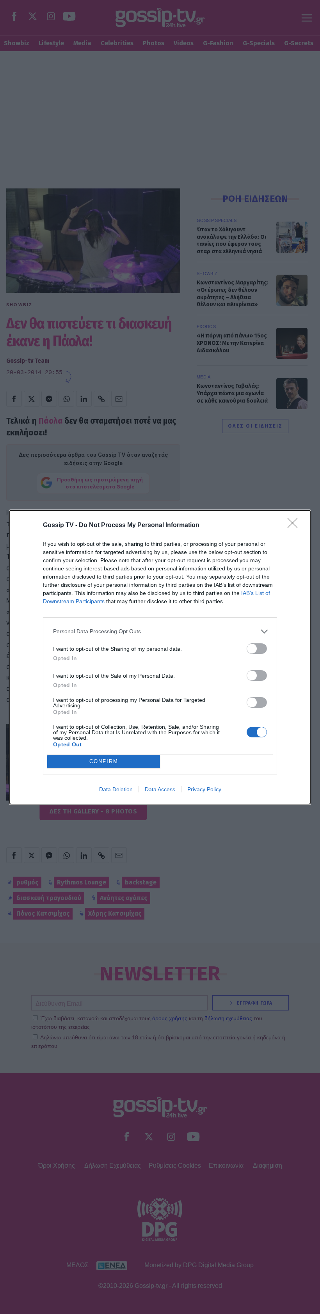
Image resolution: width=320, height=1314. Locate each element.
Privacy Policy (204, 789)
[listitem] (160, 631)
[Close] (295, 525)
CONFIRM (103, 761)
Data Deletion (116, 789)
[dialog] (160, 657)
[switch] (257, 648)
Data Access (160, 789)
